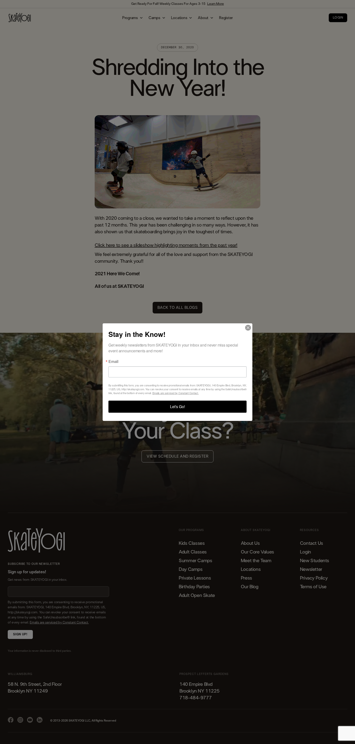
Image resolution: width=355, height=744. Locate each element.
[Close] (248, 328)
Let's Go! (177, 406)
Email (113, 361)
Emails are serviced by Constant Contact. (175, 393)
